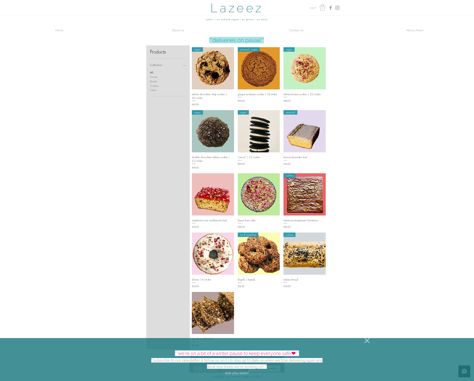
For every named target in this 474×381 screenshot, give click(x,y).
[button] (367, 340)
